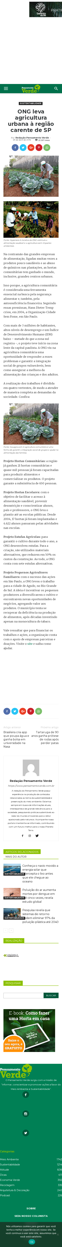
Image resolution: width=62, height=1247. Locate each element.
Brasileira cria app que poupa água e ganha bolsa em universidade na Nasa (16, 739)
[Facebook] (24, 836)
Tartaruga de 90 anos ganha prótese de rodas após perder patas (45, 738)
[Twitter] (38, 836)
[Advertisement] (31, 51)
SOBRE (31, 1208)
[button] (56, 88)
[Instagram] (31, 836)
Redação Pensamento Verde (32, 137)
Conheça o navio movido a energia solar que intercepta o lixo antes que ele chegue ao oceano (40, 873)
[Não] (57, 1234)
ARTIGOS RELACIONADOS (22, 851)
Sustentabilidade (31, 103)
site (30, 643)
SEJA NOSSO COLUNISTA (31, 1216)
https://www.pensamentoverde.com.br (31, 785)
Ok (31, 1241)
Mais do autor (16, 856)
